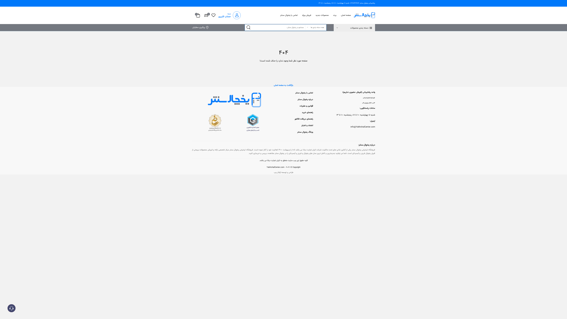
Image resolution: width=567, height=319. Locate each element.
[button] (354, 28)
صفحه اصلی (346, 15)
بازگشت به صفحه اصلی (283, 85)
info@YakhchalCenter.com (363, 127)
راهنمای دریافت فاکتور (304, 119)
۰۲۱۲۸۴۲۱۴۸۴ (369, 98)
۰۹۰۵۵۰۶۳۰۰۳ (368, 103)
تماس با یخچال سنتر (289, 15)
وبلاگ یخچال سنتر (305, 132)
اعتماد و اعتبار (307, 125)
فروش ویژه (306, 15)
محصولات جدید (322, 15)
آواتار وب (277, 172)
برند (335, 15)
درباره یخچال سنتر (305, 99)
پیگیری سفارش (198, 27)
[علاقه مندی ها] (213, 15)
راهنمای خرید (307, 112)
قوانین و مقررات (306, 106)
